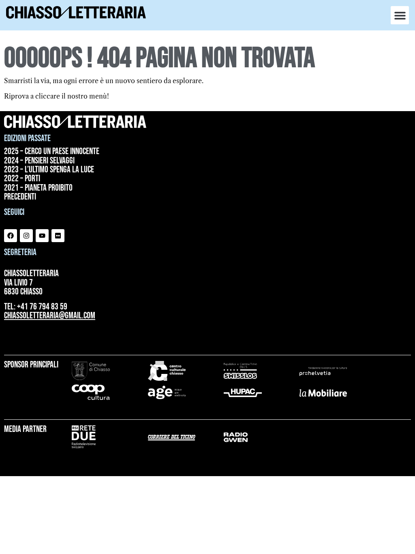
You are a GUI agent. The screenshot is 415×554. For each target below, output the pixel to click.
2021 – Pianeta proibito (38, 188)
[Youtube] (42, 235)
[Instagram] (26, 235)
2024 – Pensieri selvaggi (39, 161)
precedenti (20, 197)
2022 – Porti (22, 178)
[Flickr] (57, 235)
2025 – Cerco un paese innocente (51, 151)
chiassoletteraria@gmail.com (49, 315)
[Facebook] (10, 235)
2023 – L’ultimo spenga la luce (49, 169)
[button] (400, 15)
